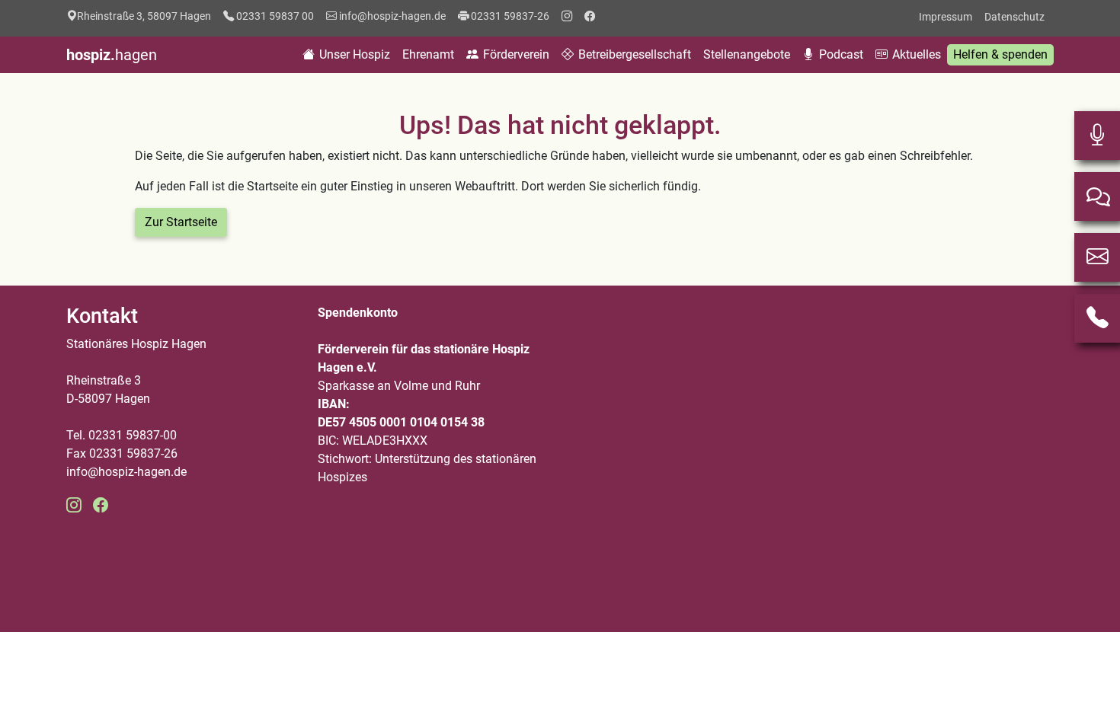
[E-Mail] (1097, 257)
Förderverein (514, 54)
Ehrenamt (428, 54)
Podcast (839, 54)
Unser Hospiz (353, 54)
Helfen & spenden (1000, 54)
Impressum (945, 17)
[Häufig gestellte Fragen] (1097, 196)
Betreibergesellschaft (633, 54)
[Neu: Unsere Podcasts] (1097, 135)
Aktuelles (915, 54)
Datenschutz (1014, 17)
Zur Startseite (181, 222)
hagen (111, 55)
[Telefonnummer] (1097, 318)
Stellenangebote (746, 54)
